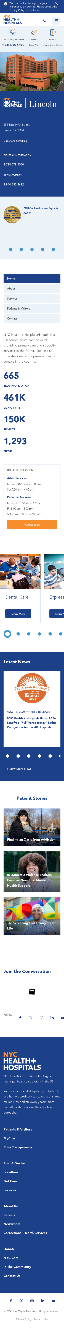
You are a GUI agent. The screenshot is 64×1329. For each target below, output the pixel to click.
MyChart (10, 1138)
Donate (9, 1249)
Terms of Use (41, 1319)
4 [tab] (21, 249)
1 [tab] (7, 755)
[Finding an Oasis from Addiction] (32, 827)
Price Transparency (18, 1147)
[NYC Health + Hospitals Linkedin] (52, 1017)
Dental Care (17, 597)
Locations (11, 1172)
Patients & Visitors (18, 308)
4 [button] (39, 633)
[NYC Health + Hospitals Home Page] (13, 20)
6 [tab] (42, 249)
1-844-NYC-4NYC (13, 45)
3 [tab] (10, 249)
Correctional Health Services (25, 1233)
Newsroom (12, 1224)
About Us (11, 1206)
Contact (12, 318)
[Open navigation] (56, 21)
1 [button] (7, 634)
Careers (9, 1215)
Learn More (18, 614)
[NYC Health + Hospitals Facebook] (20, 1017)
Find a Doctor (14, 1163)
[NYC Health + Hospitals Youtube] (53, 1300)
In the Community (17, 1267)
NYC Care (11, 1258)
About (11, 288)
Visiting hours (32, 525)
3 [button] (28, 633)
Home (11, 278)
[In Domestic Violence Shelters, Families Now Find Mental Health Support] (32, 871)
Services (12, 298)
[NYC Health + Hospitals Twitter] (30, 1017)
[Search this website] (45, 21)
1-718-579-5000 (14, 164)
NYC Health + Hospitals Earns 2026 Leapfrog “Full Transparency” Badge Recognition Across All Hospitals (31, 723)
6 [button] (60, 633)
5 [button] (50, 633)
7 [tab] (53, 249)
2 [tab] (18, 755)
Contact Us (12, 1276)
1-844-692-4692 (14, 184)
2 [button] (18, 633)
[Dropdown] (56, 288)
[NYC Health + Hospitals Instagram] (41, 1017)
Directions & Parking (15, 141)
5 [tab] (32, 249)
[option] (20, 588)
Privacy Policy (23, 1319)
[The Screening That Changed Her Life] (32, 916)
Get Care (10, 1181)
